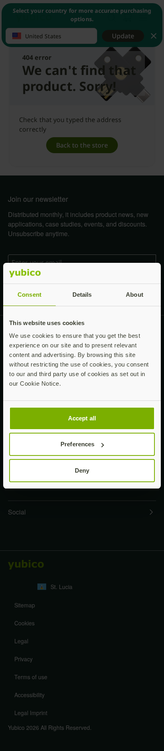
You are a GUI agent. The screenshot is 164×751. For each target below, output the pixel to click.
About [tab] (134, 294)
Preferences (77, 444)
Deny (82, 470)
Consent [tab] (29, 294)
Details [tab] (82, 294)
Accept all (82, 418)
